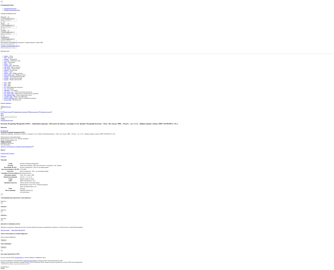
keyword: (6, 61)
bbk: (5, 85)
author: (6, 56)
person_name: (8, 65)
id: (5, 87)
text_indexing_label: (9, 95)
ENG (2, 113)
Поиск (3, 107)
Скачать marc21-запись (7, 153)
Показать (3, 156)
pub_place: (7, 67)
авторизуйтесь (19, 257)
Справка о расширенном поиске (10, 46)
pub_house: (7, 68)
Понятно (3, 240)
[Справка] (51, 112)
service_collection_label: (11, 98)
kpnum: (6, 79)
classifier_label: (8, 96)
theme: (6, 64)
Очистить (8, 107)
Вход (2, 115)
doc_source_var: (8, 92)
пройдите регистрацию (30, 260)
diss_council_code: (9, 75)
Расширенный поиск (10, 8)
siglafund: (7, 90)
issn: (5, 84)
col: (5, 89)
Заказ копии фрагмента (18, 230)
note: (5, 62)
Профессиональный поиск (12, 10)
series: (6, 72)
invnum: (6, 78)
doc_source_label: (9, 93)
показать (8, 103)
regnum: (6, 76)
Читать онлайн (5, 230)
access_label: (7, 100)
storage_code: (8, 73)
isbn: (5, 82)
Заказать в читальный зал (8, 146)
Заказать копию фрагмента (24, 146)
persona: (6, 70)
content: (6, 59)
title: (5, 57)
